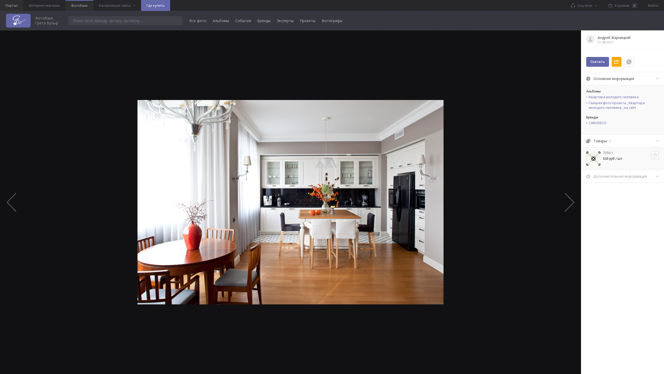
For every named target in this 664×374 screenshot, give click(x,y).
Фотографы (332, 20)
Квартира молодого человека (614, 97)
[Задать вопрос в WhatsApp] (629, 62)
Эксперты (285, 20)
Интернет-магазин (44, 5)
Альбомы (221, 20)
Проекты (307, 20)
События (243, 20)
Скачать (597, 61)
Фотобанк (79, 5)
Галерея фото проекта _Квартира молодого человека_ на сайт (617, 105)
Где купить (156, 5)
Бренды (264, 20)
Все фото (197, 20)
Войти (653, 5)
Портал (11, 5)
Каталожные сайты (115, 5)
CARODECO (597, 123)
